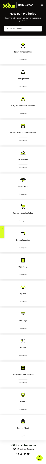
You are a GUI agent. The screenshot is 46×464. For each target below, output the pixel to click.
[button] (39, 458)
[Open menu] (42, 5)
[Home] (9, 5)
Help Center (25, 5)
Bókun (18, 445)
